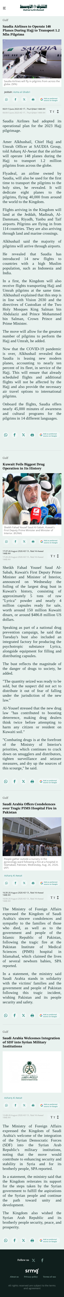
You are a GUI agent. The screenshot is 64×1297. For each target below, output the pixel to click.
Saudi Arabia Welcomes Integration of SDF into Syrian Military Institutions (31, 1039)
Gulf (5, 17)
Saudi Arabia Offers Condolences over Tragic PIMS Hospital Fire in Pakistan (30, 805)
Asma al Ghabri (21, 89)
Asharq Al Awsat (13, 872)
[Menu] (3, 7)
